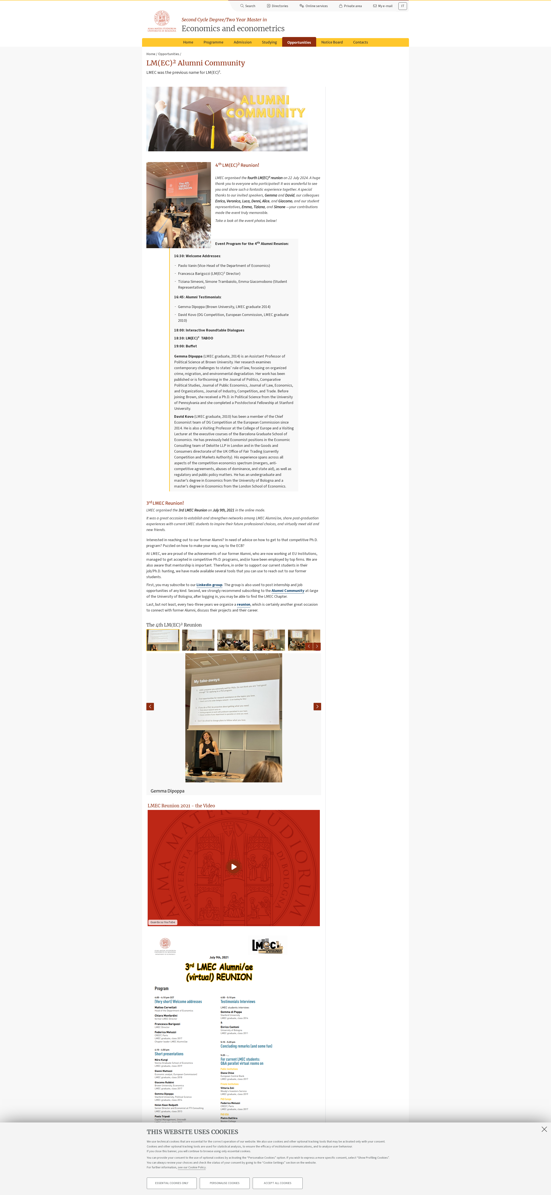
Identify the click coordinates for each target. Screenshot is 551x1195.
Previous (309, 646)
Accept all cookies (277, 1183)
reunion (243, 604)
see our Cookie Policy (192, 1167)
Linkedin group (209, 585)
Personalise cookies (225, 1183)
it (402, 6)
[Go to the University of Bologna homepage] (162, 21)
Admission (243, 42)
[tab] (402, 6)
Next (317, 646)
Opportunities (299, 42)
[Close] (544, 1129)
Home (188, 42)
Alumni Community (288, 590)
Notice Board (332, 42)
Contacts (360, 42)
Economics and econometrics (233, 25)
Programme (213, 42)
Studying (269, 42)
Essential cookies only (171, 1183)
